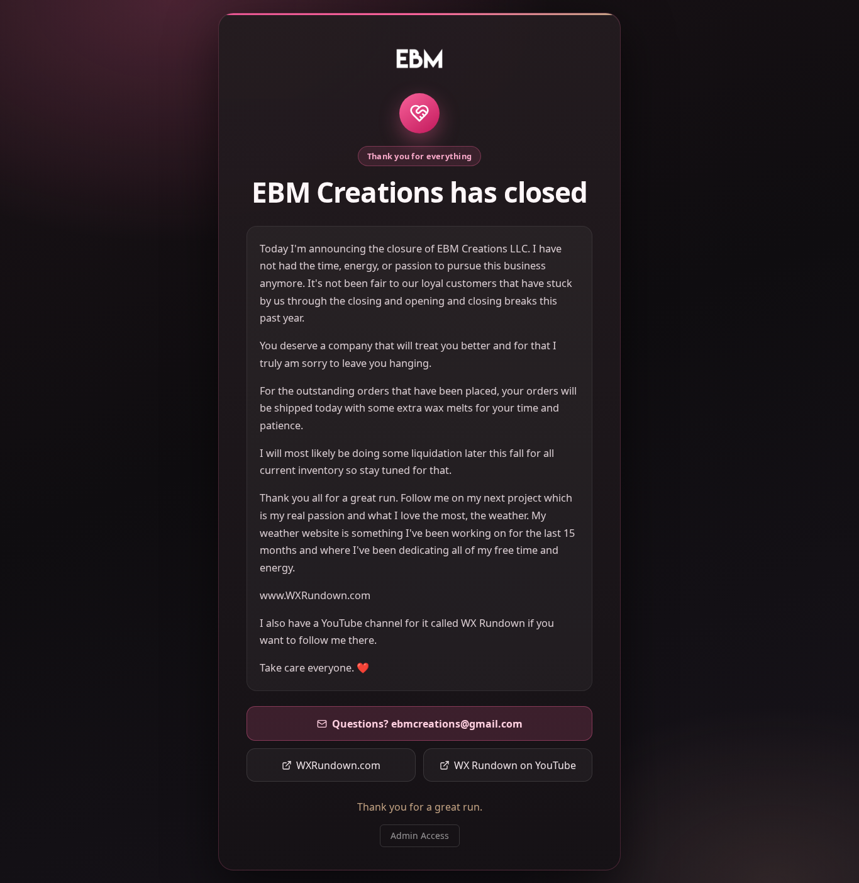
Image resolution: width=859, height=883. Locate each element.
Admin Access (420, 835)
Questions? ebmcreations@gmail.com (427, 724)
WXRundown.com (338, 765)
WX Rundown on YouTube (515, 765)
